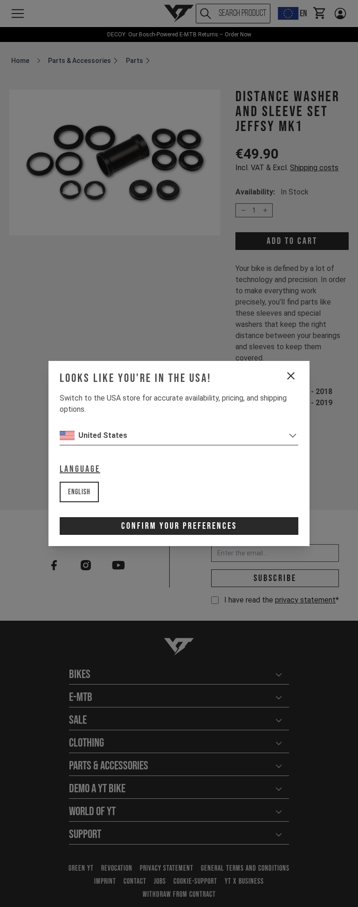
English (79, 492)
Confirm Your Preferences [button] (179, 526)
